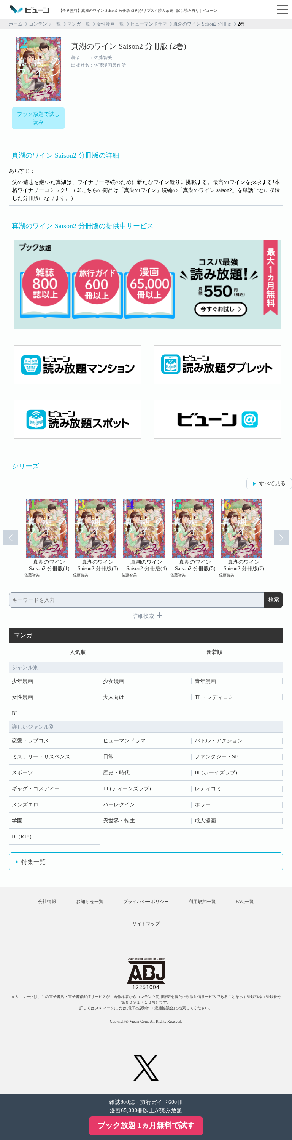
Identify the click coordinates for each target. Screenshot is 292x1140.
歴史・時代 (116, 772)
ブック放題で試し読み (38, 118)
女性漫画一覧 (110, 24)
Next (281, 537)
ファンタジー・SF (216, 756)
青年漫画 (205, 681)
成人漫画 (205, 820)
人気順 (78, 652)
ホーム (15, 24)
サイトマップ (146, 923)
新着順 (214, 652)
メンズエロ (25, 804)
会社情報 (47, 901)
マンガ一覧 (78, 24)
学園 (17, 820)
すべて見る (272, 483)
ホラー (203, 804)
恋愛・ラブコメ (30, 740)
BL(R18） (23, 836)
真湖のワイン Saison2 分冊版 (202, 24)
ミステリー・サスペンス (41, 756)
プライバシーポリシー (146, 901)
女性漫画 (22, 697)
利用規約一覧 (202, 901)
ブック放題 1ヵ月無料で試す (146, 1125)
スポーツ (22, 772)
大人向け (113, 697)
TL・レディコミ (214, 697)
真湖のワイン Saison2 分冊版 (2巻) (128, 46)
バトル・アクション (219, 740)
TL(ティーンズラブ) (127, 788)
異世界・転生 (119, 820)
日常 (108, 756)
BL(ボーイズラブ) (216, 772)
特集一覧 (33, 862)
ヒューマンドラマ (148, 24)
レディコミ (208, 788)
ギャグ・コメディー (36, 788)
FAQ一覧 (245, 901)
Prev (10, 537)
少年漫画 (22, 681)
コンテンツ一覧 (45, 24)
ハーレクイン (119, 804)
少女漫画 (113, 681)
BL (15, 713)
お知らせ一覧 (89, 901)
